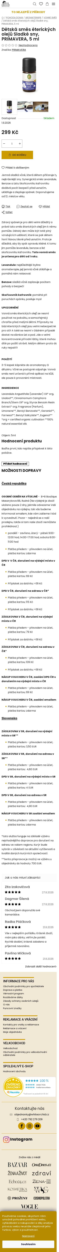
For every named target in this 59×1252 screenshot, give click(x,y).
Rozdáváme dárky (13, 997)
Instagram (21, 1139)
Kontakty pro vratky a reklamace (21, 1024)
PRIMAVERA (19, 50)
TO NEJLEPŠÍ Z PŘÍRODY (28, 12)
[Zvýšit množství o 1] (19, 143)
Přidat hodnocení (15, 464)
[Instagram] (29, 1126)
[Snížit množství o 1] (4, 143)
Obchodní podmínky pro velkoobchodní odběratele (25, 1054)
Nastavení (28, 1236)
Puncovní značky (12, 1008)
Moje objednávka (12, 1032)
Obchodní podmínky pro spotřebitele (23, 986)
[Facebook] (21, 1126)
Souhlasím (28, 1244)
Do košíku (19, 155)
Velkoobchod (10, 1048)
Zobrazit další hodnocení (40, 966)
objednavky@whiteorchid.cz (31, 1114)
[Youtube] (37, 1126)
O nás (6, 1004)
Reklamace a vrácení (14, 1028)
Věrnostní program (13, 993)
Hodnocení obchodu (14, 1071)
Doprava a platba (12, 990)
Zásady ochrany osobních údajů (20, 1001)
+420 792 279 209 (31, 1119)
